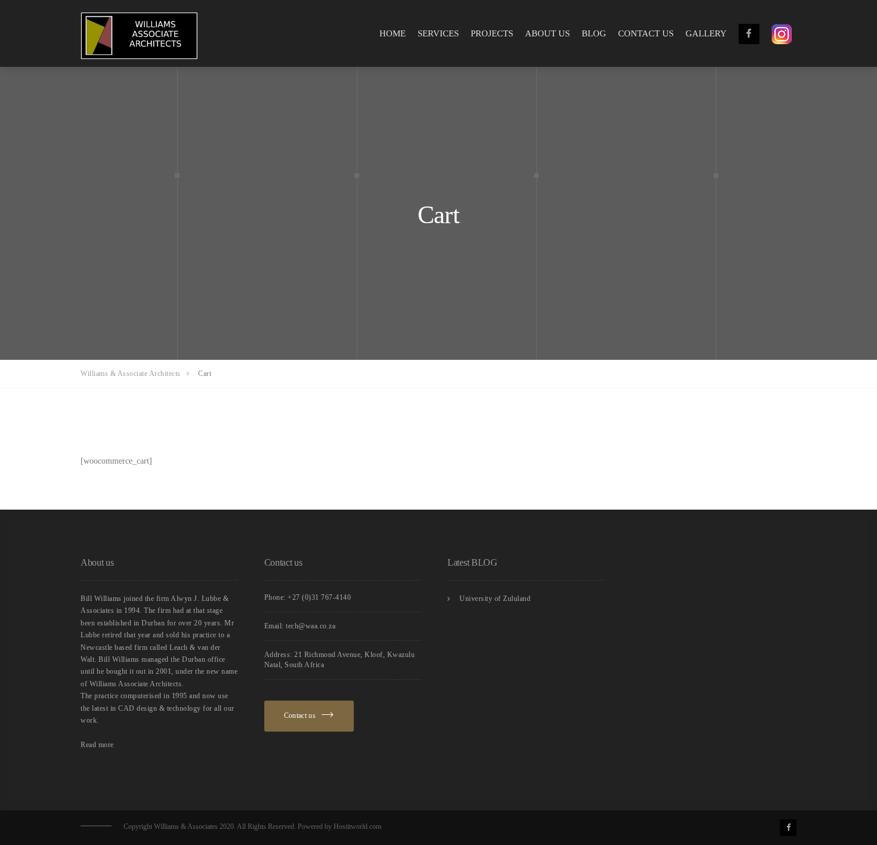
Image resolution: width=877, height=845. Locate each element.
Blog (594, 33)
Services (438, 33)
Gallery (706, 33)
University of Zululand (494, 598)
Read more (97, 745)
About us (547, 33)
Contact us (646, 33)
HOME (392, 33)
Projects (492, 33)
